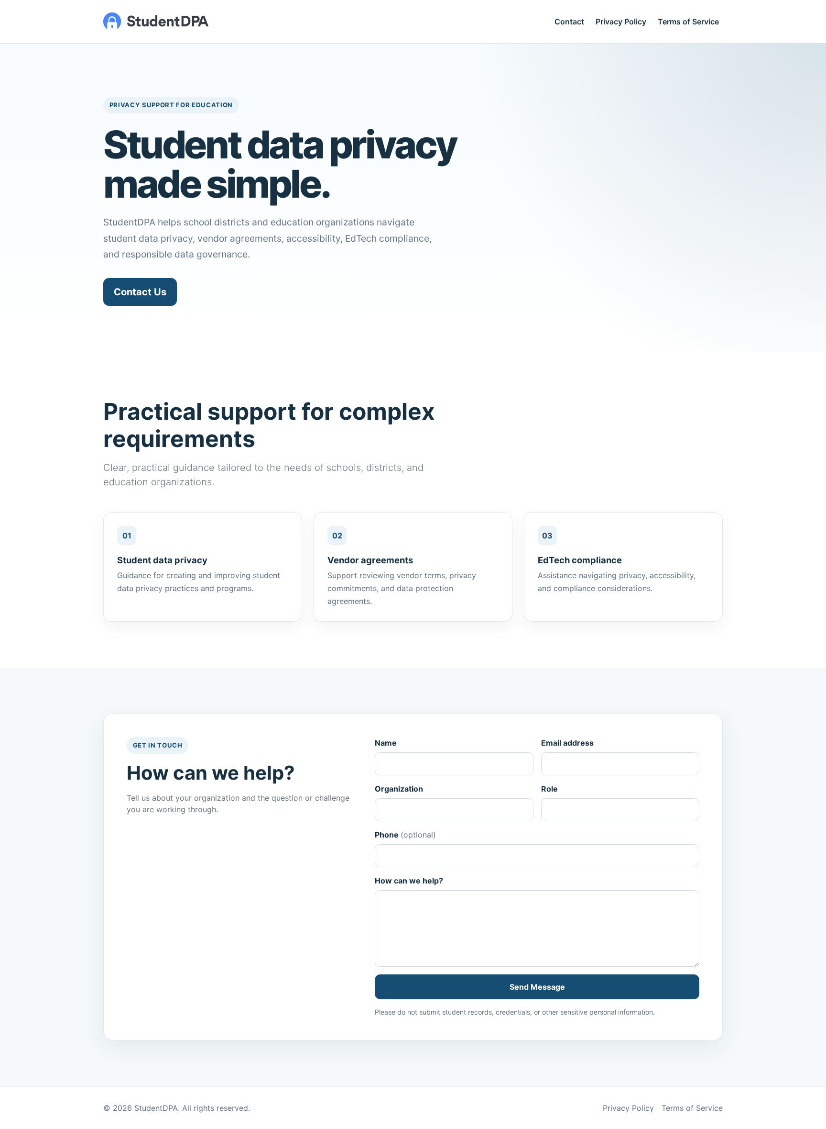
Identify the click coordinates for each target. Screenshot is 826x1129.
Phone (405, 834)
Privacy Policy (621, 21)
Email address (567, 743)
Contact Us (140, 292)
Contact (569, 21)
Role (549, 789)
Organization (399, 789)
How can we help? (409, 880)
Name (386, 743)
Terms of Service (688, 21)
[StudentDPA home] (155, 21)
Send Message (537, 987)
